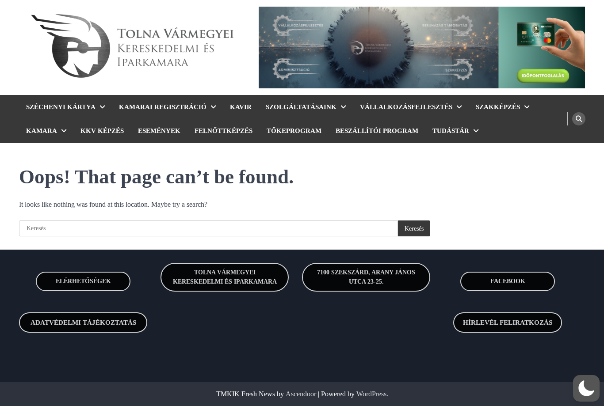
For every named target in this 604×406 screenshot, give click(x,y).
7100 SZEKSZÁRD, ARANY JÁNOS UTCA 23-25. (366, 277)
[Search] (578, 118)
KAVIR (241, 106)
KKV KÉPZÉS (102, 130)
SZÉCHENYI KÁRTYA (61, 106)
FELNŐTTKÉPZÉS (223, 130)
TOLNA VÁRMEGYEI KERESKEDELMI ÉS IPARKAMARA (225, 277)
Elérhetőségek (83, 281)
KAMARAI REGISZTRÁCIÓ (162, 106)
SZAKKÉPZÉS (498, 106)
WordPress (371, 394)
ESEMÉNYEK (159, 130)
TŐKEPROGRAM (294, 130)
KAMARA (41, 130)
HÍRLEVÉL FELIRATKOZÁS (507, 322)
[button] (586, 388)
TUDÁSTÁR (450, 130)
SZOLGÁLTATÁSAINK (301, 106)
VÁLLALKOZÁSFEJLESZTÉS (406, 106)
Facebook (507, 281)
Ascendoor (301, 394)
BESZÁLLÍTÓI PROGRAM (377, 130)
